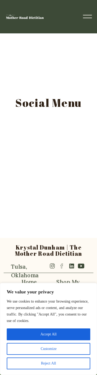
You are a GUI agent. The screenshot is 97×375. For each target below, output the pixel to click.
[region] (48, 329)
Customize (49, 349)
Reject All (48, 363)
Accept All (48, 334)
